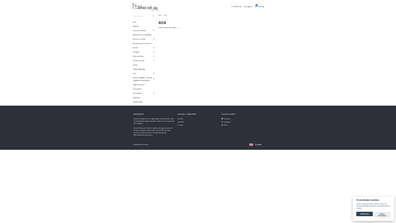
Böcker (135, 48)
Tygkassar (136, 97)
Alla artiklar (137, 89)
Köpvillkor (181, 122)
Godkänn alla (364, 214)
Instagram (227, 122)
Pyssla (135, 65)
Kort (134, 73)
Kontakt (180, 119)
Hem (134, 22)
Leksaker (136, 52)
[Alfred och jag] (145, 6)
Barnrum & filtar (139, 39)
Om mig (180, 125)
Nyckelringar (137, 102)
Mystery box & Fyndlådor (142, 35)
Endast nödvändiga (382, 214)
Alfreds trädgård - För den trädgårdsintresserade (142, 79)
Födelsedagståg (139, 69)
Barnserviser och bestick (142, 43)
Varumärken (137, 93)
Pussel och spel (138, 61)
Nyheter (136, 26)
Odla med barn (138, 56)
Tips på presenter (139, 30)
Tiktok (225, 125)
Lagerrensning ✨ (139, 85)
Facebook (226, 119)
